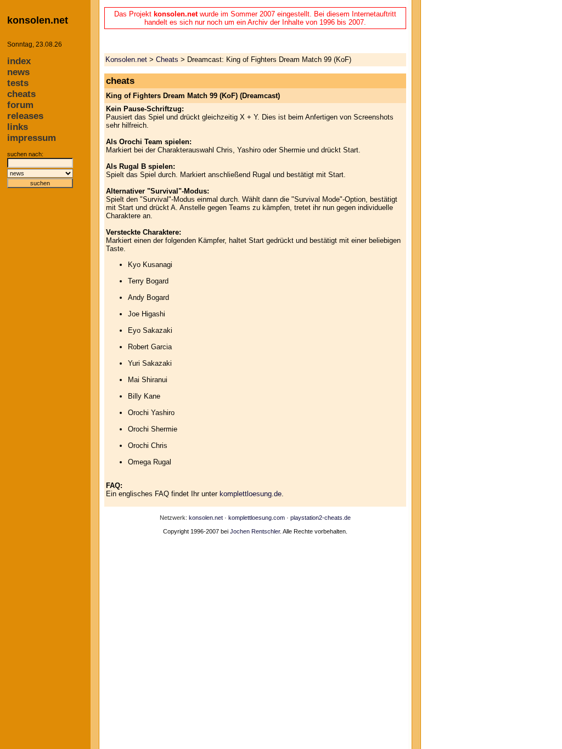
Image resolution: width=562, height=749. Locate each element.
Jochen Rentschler (255, 531)
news (18, 72)
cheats (21, 94)
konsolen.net (206, 517)
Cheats (167, 59)
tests (18, 83)
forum (20, 105)
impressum (31, 138)
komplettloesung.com (256, 517)
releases (25, 116)
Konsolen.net (126, 59)
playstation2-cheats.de (320, 517)
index (19, 61)
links (17, 127)
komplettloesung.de (251, 494)
